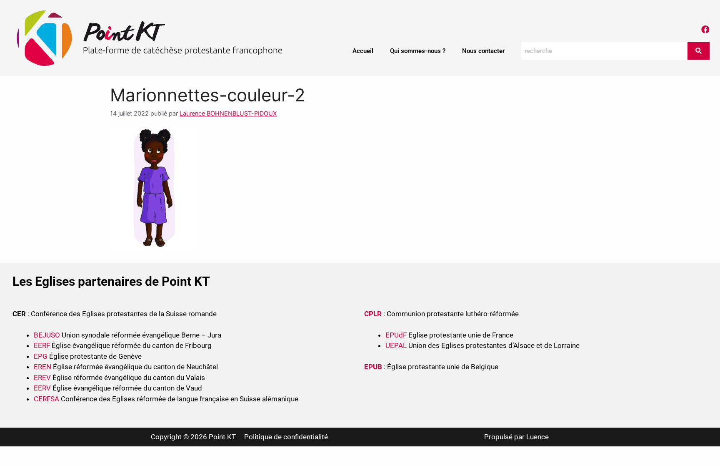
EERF (42, 345)
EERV (42, 388)
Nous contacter (483, 51)
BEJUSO (48, 335)
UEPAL (396, 345)
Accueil (362, 51)
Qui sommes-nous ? (417, 51)
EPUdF (396, 335)
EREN (42, 367)
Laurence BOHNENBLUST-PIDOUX (228, 113)
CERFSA (46, 399)
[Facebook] (705, 29)
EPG (41, 356)
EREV (42, 377)
